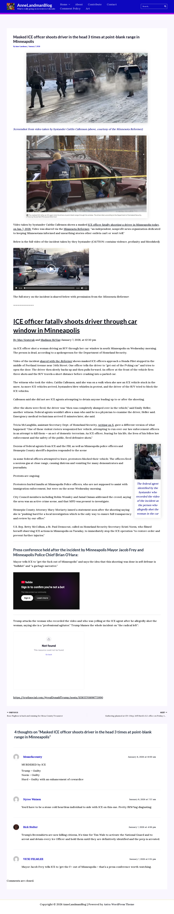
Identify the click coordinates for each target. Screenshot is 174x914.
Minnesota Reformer (76, 229)
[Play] (16, 288)
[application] (51, 269)
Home (63, 4)
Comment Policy (70, 8)
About (79, 4)
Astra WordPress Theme (119, 904)
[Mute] (82, 288)
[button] (68, 4)
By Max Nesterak (24, 339)
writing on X (106, 424)
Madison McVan (50, 339)
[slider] (49, 288)
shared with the (56, 361)
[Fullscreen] (86, 288)
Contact (112, 4)
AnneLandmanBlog (34, 5)
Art (88, 8)
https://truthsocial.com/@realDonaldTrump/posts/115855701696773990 (58, 697)
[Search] (165, 6)
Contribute (95, 4)
